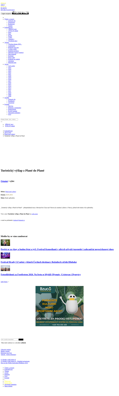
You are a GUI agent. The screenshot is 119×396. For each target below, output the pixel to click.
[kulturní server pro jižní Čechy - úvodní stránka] (20, 13)
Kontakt (6, 104)
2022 (9, 72)
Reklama (7, 374)
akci (13, 29)
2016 (9, 82)
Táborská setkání (6, 349)
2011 (9, 91)
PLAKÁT (4, 7)
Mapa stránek (8, 386)
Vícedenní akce (12, 41)
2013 (9, 87)
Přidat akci (7, 381)
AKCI (3, 4)
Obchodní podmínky (14, 113)
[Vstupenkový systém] (60, 326)
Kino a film (11, 57)
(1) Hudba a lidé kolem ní (8, 359)
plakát (13, 31)
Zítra (9, 34)
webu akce (35, 214)
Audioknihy (11, 46)
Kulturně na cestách (14, 59)
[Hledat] (1, 121)
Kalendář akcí (8, 27)
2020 (9, 76)
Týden (10, 37)
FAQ (9, 114)
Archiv (6, 64)
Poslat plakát (8, 383)
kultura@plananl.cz (19, 220)
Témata (6, 42)
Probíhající (11, 101)
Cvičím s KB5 (12, 49)
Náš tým (10, 106)
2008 (9, 96)
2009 (9, 94)
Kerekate (10, 56)
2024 (9, 69)
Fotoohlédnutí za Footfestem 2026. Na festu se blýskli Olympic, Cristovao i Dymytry (41, 274)
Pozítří (10, 36)
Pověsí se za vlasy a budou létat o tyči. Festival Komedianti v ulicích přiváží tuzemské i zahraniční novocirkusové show (57, 249)
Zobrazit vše (11, 21)
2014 (9, 86)
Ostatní (10, 26)
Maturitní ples (12, 62)
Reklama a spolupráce (14, 108)
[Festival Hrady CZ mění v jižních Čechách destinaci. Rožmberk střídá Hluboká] (5, 258)
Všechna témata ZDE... (15, 44)
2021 (9, 74)
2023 (9, 71)
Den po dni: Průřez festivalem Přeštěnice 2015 (14, 363)
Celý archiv (11, 66)
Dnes (9, 32)
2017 (9, 81)
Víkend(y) (11, 39)
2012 (9, 89)
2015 (9, 84)
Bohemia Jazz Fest (6, 353)
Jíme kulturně (12, 54)
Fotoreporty (11, 22)
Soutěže (6, 97)
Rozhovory (11, 24)
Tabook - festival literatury (8, 354)
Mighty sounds (5, 351)
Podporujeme (12, 109)
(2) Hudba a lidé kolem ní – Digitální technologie (15, 361)
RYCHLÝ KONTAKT (8, 10)
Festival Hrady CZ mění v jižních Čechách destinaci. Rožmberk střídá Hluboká (39, 262)
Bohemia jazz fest (13, 47)
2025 (9, 67)
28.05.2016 (7, 132)
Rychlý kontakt (12, 111)
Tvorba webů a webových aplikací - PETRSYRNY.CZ (31, 392)
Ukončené (11, 103)
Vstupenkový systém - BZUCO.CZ (11, 394)
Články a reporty (9, 19)
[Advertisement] (59, 151)
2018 (9, 79)
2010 (9, 92)
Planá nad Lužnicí (9, 134)
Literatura (11, 61)
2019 (9, 77)
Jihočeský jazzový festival (15, 52)
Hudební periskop (13, 51)
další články (4, 282)
